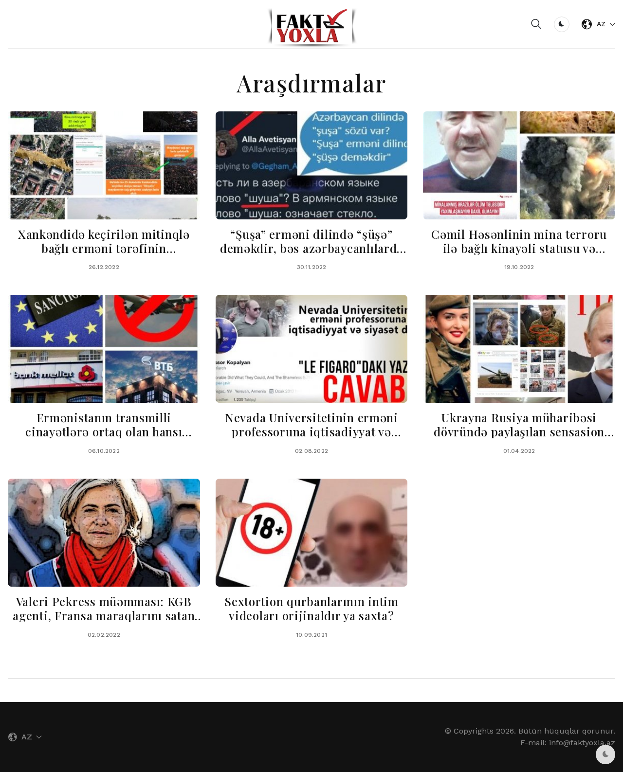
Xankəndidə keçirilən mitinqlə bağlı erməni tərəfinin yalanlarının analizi (104, 248)
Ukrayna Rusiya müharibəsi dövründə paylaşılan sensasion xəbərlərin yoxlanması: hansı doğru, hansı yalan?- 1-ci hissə (519, 438)
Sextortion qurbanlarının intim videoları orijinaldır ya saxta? (311, 608)
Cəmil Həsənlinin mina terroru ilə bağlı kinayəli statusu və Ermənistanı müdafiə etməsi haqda (519, 255)
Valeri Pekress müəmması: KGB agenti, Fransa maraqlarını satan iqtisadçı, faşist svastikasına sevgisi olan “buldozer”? (104, 622)
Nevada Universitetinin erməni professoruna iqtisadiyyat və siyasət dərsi (311, 431)
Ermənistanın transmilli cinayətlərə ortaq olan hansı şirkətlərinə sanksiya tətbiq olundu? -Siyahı (103, 438)
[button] (536, 24)
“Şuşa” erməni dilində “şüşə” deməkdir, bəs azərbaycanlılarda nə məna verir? (311, 248)
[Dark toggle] (562, 24)
